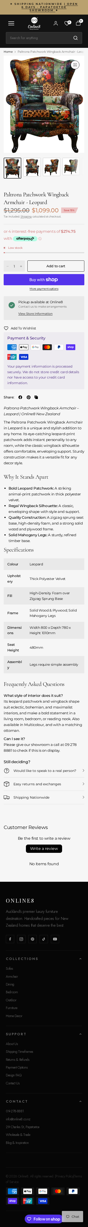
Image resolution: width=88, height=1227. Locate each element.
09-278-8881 (15, 1111)
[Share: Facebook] (20, 397)
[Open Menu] (11, 23)
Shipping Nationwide (31, 797)
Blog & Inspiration (17, 1142)
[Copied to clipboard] (36, 397)
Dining (10, 984)
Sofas (9, 968)
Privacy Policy (65, 1176)
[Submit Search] (75, 37)
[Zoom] (75, 64)
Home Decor (14, 1015)
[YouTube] (55, 939)
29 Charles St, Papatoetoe (22, 1126)
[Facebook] (10, 939)
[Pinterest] (32, 939)
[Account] (56, 23)
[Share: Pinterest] (28, 397)
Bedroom (12, 992)
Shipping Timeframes (19, 1051)
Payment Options (17, 1067)
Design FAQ (14, 1075)
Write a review (44, 848)
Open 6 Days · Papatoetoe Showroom (50, 7)
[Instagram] (21, 939)
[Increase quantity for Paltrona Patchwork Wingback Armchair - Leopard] (21, 266)
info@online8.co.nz (18, 1119)
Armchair (12, 976)
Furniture (11, 1007)
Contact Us (13, 1083)
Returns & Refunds (18, 1059)
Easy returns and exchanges (37, 784)
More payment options (44, 288)
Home (8, 51)
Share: (9, 397)
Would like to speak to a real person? (44, 771)
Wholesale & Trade (18, 1134)
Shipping (26, 216)
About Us (12, 1043)
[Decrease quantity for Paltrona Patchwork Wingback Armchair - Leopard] (7, 266)
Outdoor (11, 1000)
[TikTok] (44, 939)
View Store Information (35, 313)
